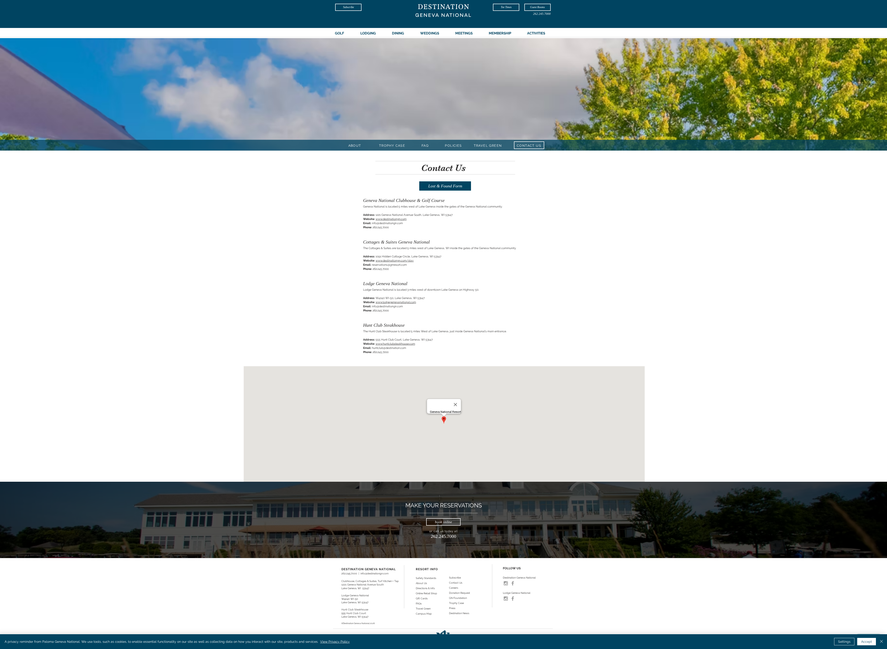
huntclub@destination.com (389, 348)
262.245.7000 (349, 573)
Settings (844, 641)
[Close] (881, 641)
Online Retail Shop (426, 593)
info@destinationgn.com (387, 223)
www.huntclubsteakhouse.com (395, 343)
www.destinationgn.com (391, 219)
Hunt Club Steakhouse (354, 609)
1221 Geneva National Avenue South (362, 584)
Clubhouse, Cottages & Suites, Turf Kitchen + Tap (370, 581)
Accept (866, 641)
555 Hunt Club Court (353, 613)
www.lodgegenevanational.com (396, 302)
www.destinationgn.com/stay (395, 260)
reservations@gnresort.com (389, 264)
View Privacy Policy (335, 641)
